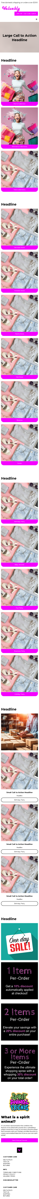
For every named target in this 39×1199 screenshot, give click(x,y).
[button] (36, 19)
